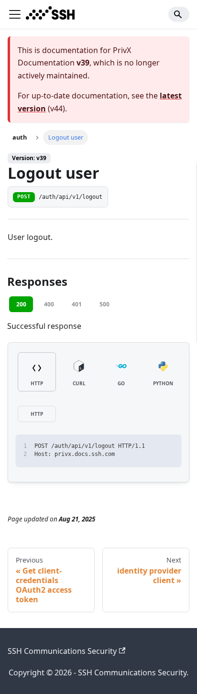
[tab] (37, 372)
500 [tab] (104, 304)
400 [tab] (49, 304)
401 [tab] (77, 304)
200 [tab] (21, 304)
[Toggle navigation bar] (15, 14)
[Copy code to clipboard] (169, 446)
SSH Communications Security (62, 651)
